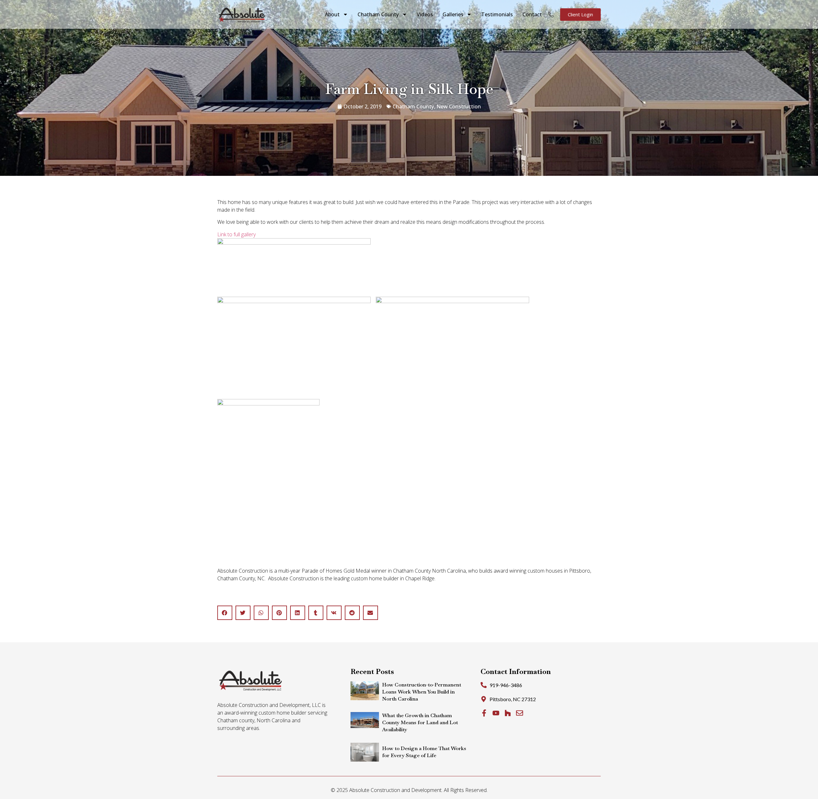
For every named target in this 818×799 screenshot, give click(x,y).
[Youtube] (495, 713)
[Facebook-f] (484, 713)
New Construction (458, 106)
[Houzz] (507, 713)
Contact (532, 14)
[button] (224, 613)
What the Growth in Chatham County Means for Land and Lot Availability (420, 722)
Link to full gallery (236, 234)
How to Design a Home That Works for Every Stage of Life (424, 752)
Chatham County (378, 14)
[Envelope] (519, 713)
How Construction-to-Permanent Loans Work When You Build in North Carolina (421, 691)
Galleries (453, 14)
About (332, 14)
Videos (425, 14)
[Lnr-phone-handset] (551, 14)
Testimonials (497, 14)
